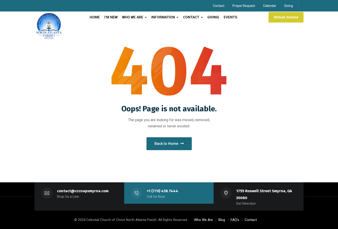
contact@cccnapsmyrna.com (83, 191)
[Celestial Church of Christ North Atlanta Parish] (48, 25)
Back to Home (166, 143)
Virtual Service (286, 17)
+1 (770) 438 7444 (162, 191)
